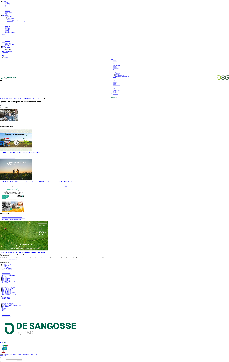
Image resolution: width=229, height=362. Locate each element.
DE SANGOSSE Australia (7, 288)
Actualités (4, 1)
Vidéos (3, 34)
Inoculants (7, 30)
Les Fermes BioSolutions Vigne (13, 20)
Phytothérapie (7, 11)
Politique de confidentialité (24, 354)
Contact (3, 46)
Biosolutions (7, 6)
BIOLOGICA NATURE (7, 269)
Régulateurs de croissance (9, 32)
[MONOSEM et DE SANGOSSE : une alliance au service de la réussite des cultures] (16, 150)
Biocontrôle (7, 5)
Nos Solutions (5, 15)
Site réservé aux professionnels (7, 51)
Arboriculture (9, 19)
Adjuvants (7, 2)
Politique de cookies (34, 354)
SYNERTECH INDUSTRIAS (8, 298)
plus (57, 156)
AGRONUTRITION (6, 265)
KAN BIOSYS (5, 277)
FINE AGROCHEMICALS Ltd (8, 275)
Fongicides (7, 27)
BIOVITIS (4, 270)
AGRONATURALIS (6, 264)
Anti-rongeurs (7, 4)
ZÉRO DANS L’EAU (6, 316)
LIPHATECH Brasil (6, 278)
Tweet (1, 104)
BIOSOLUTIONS (8, 16)
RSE (6, 13)
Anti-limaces (7, 3)
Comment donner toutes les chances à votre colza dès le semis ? (14, 215)
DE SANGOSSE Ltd (6, 293)
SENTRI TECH (5, 314)
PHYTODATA (5, 312)
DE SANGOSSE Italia (6, 291)
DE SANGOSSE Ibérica (7, 290)
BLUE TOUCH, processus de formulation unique (16, 21)
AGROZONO (5, 266)
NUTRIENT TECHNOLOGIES (8, 281)
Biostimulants (7, 28)
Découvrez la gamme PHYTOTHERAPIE (8, 259)
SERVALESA (5, 282)
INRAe (3, 309)
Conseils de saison (8, 7)
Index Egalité (6, 57)
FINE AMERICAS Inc (6, 274)
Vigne (8, 17)
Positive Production (8, 12)
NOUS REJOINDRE (6, 47)
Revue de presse (8, 43)
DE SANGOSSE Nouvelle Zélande (9, 294)
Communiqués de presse (9, 44)
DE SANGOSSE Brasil (6, 289)
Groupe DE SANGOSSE (9, 8)
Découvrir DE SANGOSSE (10, 38)
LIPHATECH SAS (6, 280)
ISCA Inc (4, 276)
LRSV (3, 310)
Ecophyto (4, 308)
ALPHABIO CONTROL (7, 268)
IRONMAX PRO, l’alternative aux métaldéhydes (11, 219)
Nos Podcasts (7, 10)
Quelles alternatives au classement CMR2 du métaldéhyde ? (13, 218)
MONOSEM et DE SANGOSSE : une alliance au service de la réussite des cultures (20, 152)
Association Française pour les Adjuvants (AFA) (11, 305)
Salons (6, 14)
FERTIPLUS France (6, 273)
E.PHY (3, 307)
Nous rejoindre (7, 40)
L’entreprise (4, 37)
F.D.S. (4, 55)
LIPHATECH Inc (5, 279)
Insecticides (7, 31)
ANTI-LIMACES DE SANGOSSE (9, 287)
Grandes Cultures (10, 18)
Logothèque (7, 45)
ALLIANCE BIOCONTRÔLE (8, 304)
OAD (6, 33)
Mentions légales (7, 354)
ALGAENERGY (5, 267)
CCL (3, 271)
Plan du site (13, 354)
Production (5, 52)
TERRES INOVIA (6, 315)
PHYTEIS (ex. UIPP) (6, 311)
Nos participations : (6, 297)
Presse (3, 42)
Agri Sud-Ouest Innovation (7, 303)
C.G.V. (17, 354)
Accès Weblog (7, 41)
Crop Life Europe (5, 306)
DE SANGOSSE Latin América (8, 292)
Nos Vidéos (7, 35)
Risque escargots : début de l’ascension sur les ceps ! (12, 217)
